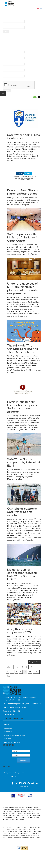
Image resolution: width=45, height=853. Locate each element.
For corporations (9, 776)
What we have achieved (12, 742)
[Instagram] (20, 783)
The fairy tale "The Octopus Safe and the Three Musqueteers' (22, 349)
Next (36, 672)
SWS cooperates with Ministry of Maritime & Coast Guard (22, 237)
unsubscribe (23, 788)
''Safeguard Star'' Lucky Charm (14, 773)
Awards (6, 724)
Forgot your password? (16, 37)
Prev (17, 667)
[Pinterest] (28, 783)
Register (7, 90)
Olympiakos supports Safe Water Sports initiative (22, 512)
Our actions (8, 731)
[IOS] (38, 97)
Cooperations (8, 728)
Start (9, 667)
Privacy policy (23, 786)
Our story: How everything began (15, 735)
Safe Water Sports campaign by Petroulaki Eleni (23, 462)
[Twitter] (16, 783)
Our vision (7, 738)
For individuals (9, 780)
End (8, 676)
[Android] (35, 97)
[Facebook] (12, 783)
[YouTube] (24, 783)
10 (30, 672)
